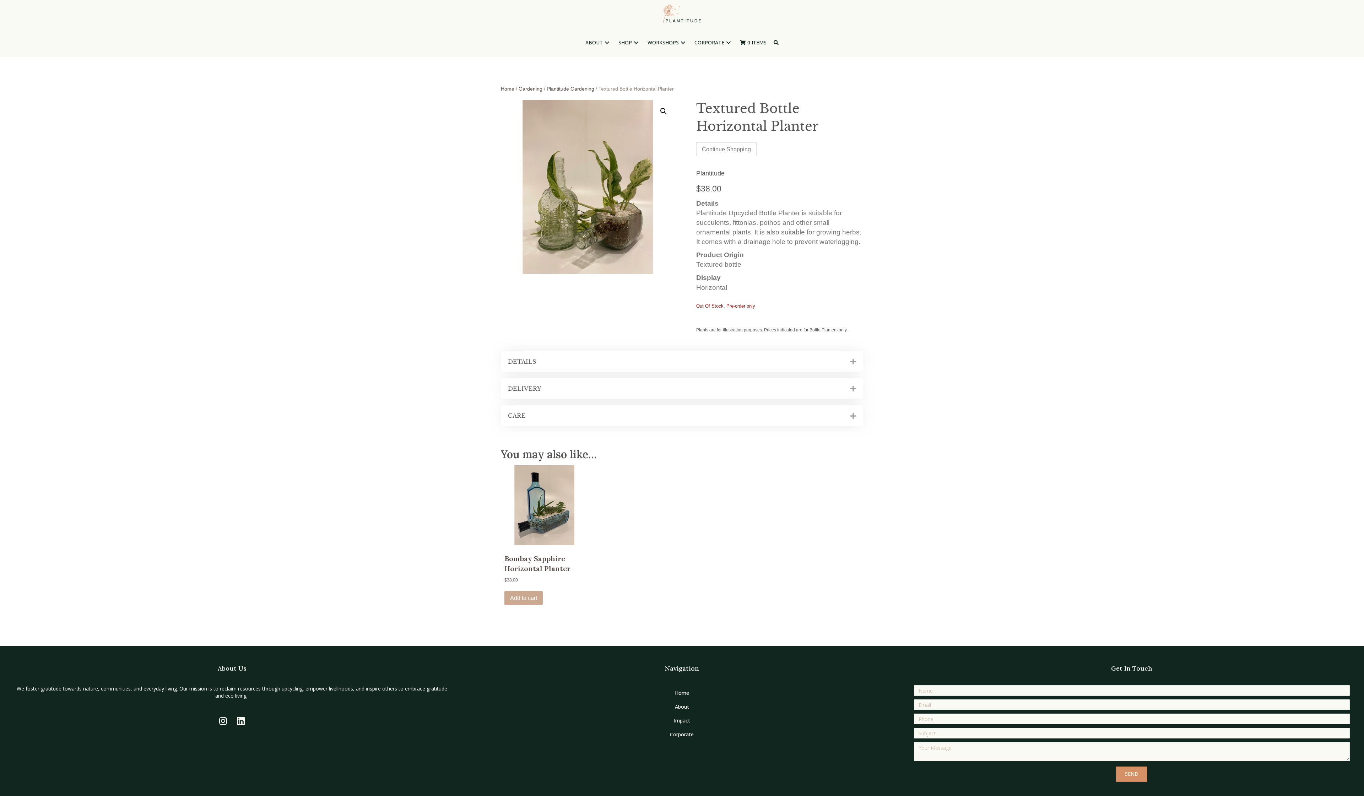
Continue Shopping (726, 149)
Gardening (530, 89)
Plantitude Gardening (570, 89)
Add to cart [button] (523, 598)
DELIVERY (524, 388)
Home (507, 89)
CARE (517, 415)
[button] (607, 43)
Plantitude (710, 173)
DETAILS (522, 361)
